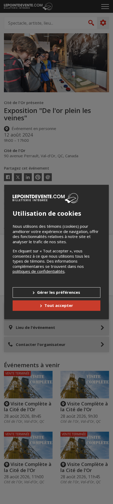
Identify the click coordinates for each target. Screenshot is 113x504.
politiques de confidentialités (39, 271)
